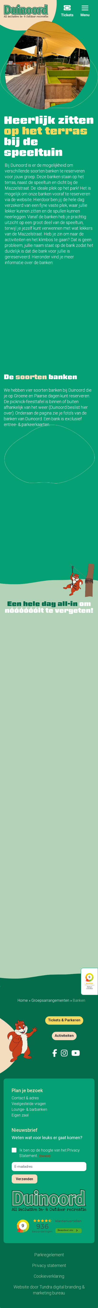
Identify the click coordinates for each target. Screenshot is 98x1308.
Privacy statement (49, 1265)
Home (23, 1000)
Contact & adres (25, 1098)
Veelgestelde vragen (29, 1103)
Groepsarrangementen (50, 1000)
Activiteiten (64, 1035)
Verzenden (24, 1179)
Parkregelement (49, 1254)
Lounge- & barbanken (29, 1109)
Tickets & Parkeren (64, 1020)
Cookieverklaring (49, 1276)
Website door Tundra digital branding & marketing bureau (49, 1289)
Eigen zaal (20, 1115)
